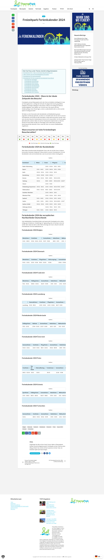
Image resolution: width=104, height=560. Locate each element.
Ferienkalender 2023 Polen (30, 89)
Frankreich (41, 273)
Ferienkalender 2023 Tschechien (32, 92)
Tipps (44, 16)
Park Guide (38, 9)
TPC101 (62, 9)
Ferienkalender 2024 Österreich (32, 87)
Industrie (31, 9)
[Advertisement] (44, 57)
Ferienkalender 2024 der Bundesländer (32, 76)
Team (12, 502)
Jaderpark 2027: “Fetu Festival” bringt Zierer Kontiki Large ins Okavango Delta (82, 61)
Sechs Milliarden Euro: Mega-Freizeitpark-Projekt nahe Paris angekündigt (81, 40)
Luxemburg (41, 294)
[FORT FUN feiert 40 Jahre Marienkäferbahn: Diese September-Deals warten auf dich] (42, 503)
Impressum (13, 503)
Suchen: (50, 158)
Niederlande (41, 315)
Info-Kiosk (70, 9)
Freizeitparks (14, 9)
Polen (39, 358)
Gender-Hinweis (14, 507)
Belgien (40, 230)
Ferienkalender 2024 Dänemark (31, 81)
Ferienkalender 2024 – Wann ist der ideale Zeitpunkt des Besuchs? (38, 72)
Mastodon (13, 509)
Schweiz (40, 384)
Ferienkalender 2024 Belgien (31, 79)
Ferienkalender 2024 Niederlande (32, 85)
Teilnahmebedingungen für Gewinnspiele (19, 506)
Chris (44, 23)
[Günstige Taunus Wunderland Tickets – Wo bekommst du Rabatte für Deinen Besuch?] (42, 511)
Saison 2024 (60, 427)
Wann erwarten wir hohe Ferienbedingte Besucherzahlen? (36, 74)
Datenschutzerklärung (15, 505)
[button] (34, 163)
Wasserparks (22, 9)
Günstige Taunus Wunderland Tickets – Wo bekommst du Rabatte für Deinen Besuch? (51, 513)
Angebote (46, 9)
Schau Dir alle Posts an (35, 453)
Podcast (54, 9)
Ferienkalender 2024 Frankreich (31, 82)
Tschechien (41, 406)
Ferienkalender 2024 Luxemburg (32, 84)
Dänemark (40, 251)
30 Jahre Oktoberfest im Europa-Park (82, 57)
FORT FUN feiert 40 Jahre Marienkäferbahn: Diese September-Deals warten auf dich (82, 45)
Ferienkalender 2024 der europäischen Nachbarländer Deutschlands (39, 78)
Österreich (41, 337)
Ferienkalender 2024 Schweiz (31, 90)
